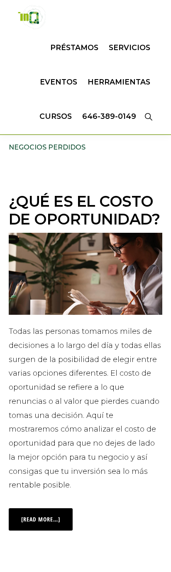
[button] (148, 116)
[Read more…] (47, 515)
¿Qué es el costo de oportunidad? (84, 210)
